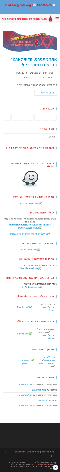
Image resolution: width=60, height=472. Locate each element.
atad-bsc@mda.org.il (19, 5)
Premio (51, 310)
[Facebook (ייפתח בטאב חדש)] (41, 10)
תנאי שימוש (20, 451)
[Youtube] (7, 117)
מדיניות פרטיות (48, 451)
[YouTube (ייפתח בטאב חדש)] (27, 10)
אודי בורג (32, 462)
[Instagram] (37, 117)
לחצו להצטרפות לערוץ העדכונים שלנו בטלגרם (30, 233)
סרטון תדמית (44, 363)
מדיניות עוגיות (33, 451)
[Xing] (22, 117)
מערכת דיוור (35, 464)
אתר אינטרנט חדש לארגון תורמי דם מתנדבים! (34, 62)
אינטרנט (49, 77)
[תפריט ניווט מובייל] (57, 19)
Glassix (51, 338)
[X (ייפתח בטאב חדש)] (46, 10)
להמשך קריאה (44, 92)
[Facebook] (45, 117)
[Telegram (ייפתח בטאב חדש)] (18, 10)
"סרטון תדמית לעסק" (49, 359)
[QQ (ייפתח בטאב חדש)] (14, 10)
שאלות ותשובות (25, 384)
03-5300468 (44, 5)
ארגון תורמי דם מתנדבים (41, 73)
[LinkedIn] (30, 117)
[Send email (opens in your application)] (22, 10)
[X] (53, 117)
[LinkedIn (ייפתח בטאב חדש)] (32, 10)
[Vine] (15, 117)
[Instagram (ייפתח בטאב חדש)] (36, 10)
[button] (55, 467)
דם (41, 77)
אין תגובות (27, 77)
